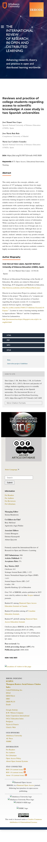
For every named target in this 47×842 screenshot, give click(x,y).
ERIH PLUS (10, 701)
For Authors (9, 498)
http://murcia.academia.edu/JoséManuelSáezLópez (21, 287)
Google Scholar (12, 710)
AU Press (9, 738)
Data (8, 360)
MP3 (8, 345)
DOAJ (8, 693)
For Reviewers (10, 501)
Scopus (30, 595)
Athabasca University (14, 735)
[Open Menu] (2, 26)
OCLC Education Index (15, 718)
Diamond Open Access (25, 785)
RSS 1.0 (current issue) (15, 772)
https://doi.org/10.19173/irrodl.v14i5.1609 (24, 155)
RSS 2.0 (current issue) (15, 769)
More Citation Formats (16, 403)
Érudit (8, 704)
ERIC (8, 698)
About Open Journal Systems (17, 761)
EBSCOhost (10, 695)
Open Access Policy (13, 758)
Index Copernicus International (17, 715)
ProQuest (9, 721)
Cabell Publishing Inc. (14, 690)
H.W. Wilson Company (15, 712)
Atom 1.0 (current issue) (15, 775)
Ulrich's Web (11, 727)
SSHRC (9, 741)
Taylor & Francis (12, 724)
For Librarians (10, 504)
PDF (8, 340)
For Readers (9, 495)
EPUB (8, 350)
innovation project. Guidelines (17, 363)
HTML (8, 335)
